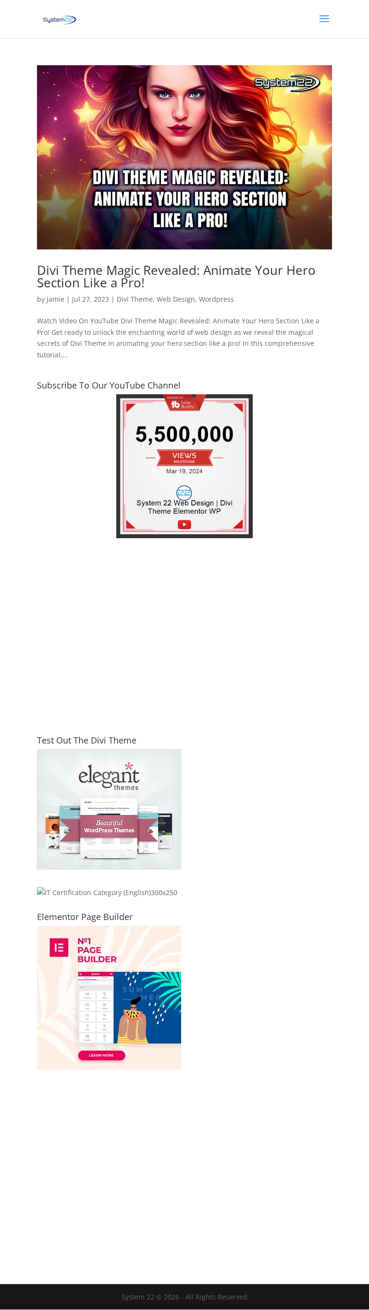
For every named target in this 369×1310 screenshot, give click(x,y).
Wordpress (216, 299)
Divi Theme (135, 299)
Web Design (176, 299)
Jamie (55, 299)
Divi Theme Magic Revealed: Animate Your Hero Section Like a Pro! (176, 276)
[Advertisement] (184, 643)
